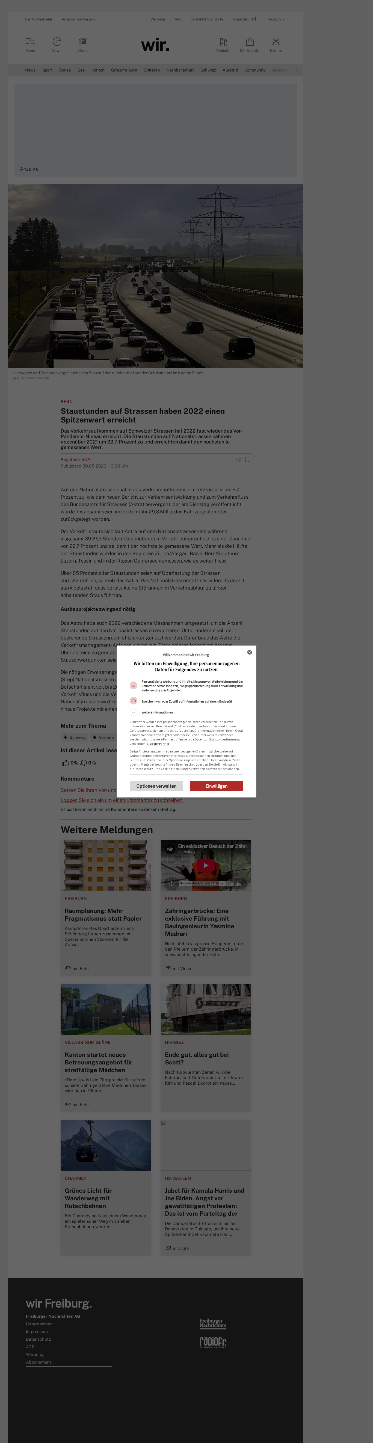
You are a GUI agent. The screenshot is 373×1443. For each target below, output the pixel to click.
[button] (186, 712)
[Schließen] (249, 652)
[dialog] (186, 721)
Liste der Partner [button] (158, 744)
